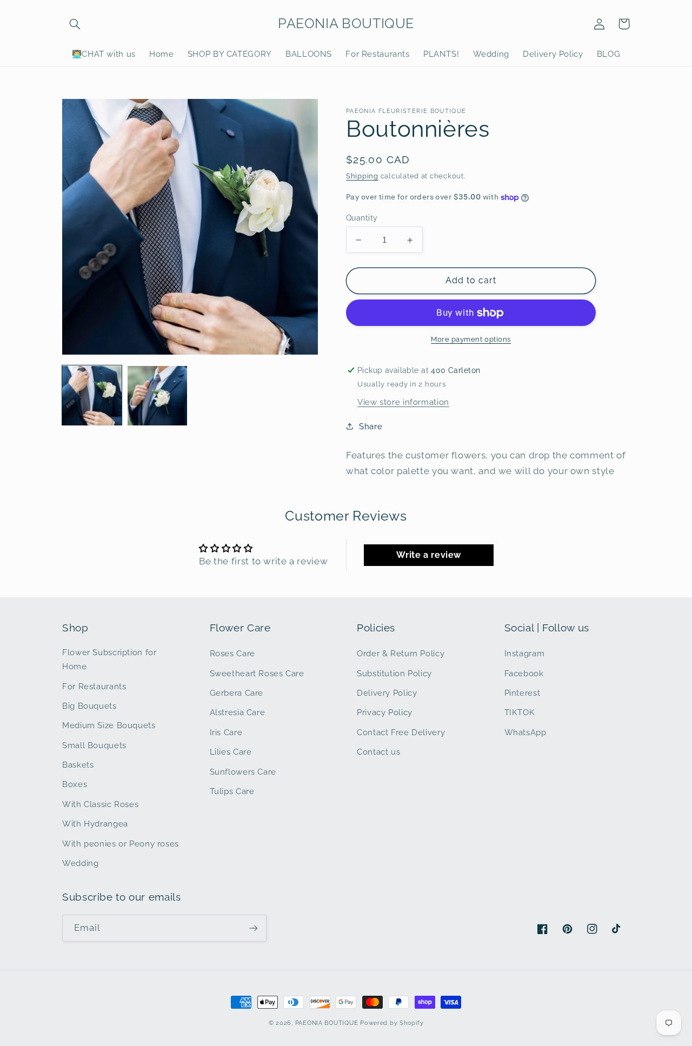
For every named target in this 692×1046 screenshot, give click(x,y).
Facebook (524, 673)
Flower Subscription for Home (109, 659)
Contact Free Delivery (401, 732)
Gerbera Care (237, 692)
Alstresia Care (237, 712)
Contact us (378, 751)
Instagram (524, 653)
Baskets (78, 764)
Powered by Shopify (391, 1023)
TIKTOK (519, 712)
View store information (403, 402)
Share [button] (370, 426)
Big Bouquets (89, 705)
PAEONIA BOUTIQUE (326, 1023)
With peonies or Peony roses (120, 843)
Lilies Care (231, 751)
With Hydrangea (95, 823)
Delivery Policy (387, 692)
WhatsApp (525, 732)
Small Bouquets (94, 745)
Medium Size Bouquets (109, 725)
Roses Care (232, 653)
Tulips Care (232, 791)
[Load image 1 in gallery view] (92, 395)
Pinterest (522, 692)
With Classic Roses (100, 804)
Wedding (80, 863)
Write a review (428, 555)
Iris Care (226, 732)
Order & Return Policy (400, 653)
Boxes (74, 784)
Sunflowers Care (243, 771)
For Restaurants (94, 686)
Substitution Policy (394, 673)
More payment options (471, 339)
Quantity (361, 218)
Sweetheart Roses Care (257, 673)
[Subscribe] (253, 928)
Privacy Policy (384, 712)
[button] (74, 23)
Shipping (362, 176)
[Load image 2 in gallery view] (157, 395)
